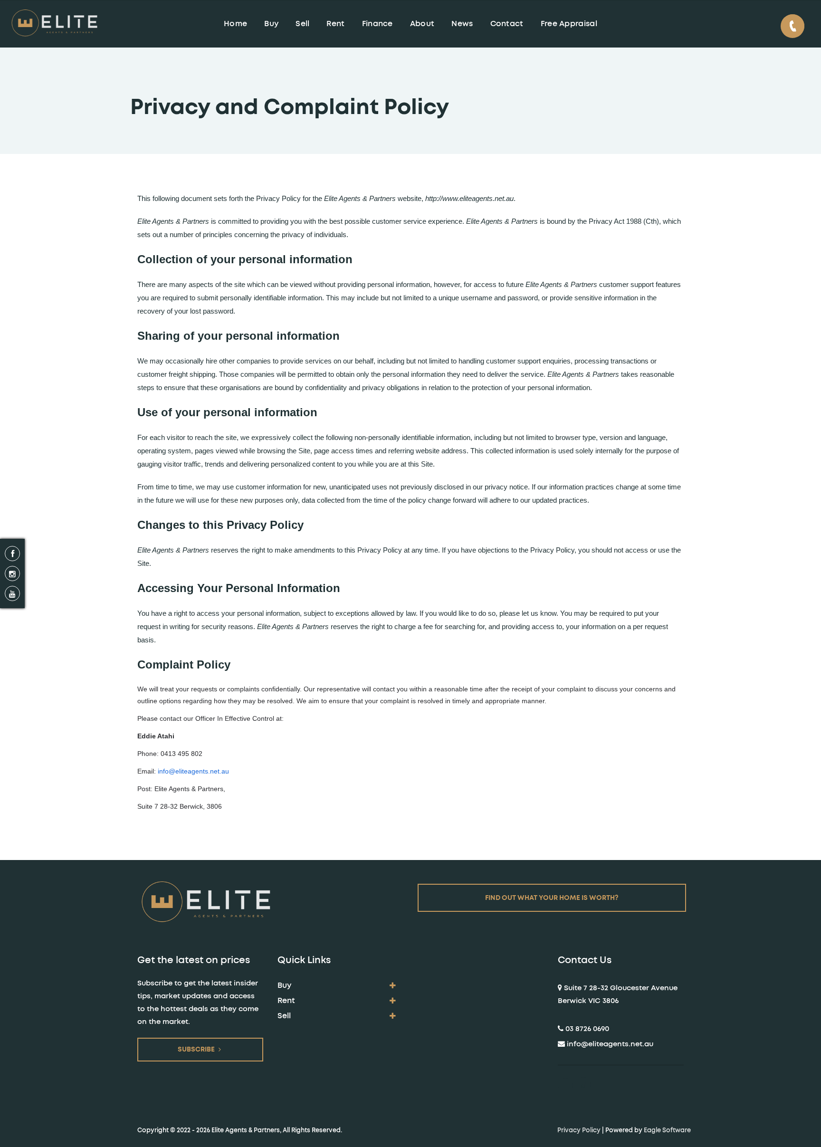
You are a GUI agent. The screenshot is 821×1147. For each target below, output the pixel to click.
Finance (377, 24)
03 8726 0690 (587, 1028)
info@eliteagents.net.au (193, 771)
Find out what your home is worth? (552, 898)
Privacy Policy (579, 1130)
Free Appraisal (569, 24)
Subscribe (196, 1049)
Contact (507, 24)
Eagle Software (667, 1130)
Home (235, 24)
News (462, 24)
